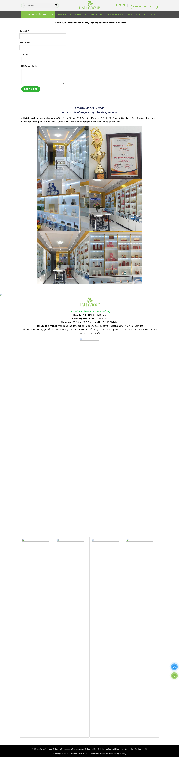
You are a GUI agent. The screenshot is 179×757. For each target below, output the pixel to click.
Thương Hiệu (62, 14)
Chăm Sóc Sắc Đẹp (133, 14)
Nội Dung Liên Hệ (29, 66)
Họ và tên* (24, 31)
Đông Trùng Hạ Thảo (78, 14)
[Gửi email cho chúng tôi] (120, 5)
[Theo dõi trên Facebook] (116, 5)
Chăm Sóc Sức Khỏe (114, 14)
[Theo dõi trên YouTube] (124, 5)
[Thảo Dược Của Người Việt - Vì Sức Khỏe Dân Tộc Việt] (89, 5)
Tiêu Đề (24, 54)
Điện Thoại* (24, 43)
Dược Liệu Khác (96, 14)
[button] (38, 14)
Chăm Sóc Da (149, 14)
